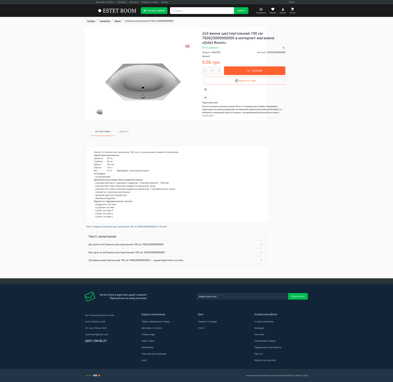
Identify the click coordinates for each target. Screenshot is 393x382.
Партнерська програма (154, 353)
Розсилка (259, 334)
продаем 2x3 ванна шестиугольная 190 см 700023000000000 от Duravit (129, 226)
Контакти (134, 2)
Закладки (259, 327)
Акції (144, 360)
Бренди (164, 2)
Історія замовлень (264, 321)
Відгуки (124, 131)
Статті (201, 327)
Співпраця (121, 2)
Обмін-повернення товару (156, 321)
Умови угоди (148, 334)
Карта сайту (148, 340)
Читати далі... (208, 115)
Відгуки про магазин (265, 360)
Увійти (292, 2)
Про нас (259, 353)
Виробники (148, 347)
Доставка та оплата (105, 2)
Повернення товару (265, 340)
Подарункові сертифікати (268, 347)
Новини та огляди (150, 2)
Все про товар (102, 131)
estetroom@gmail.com (96, 334)
